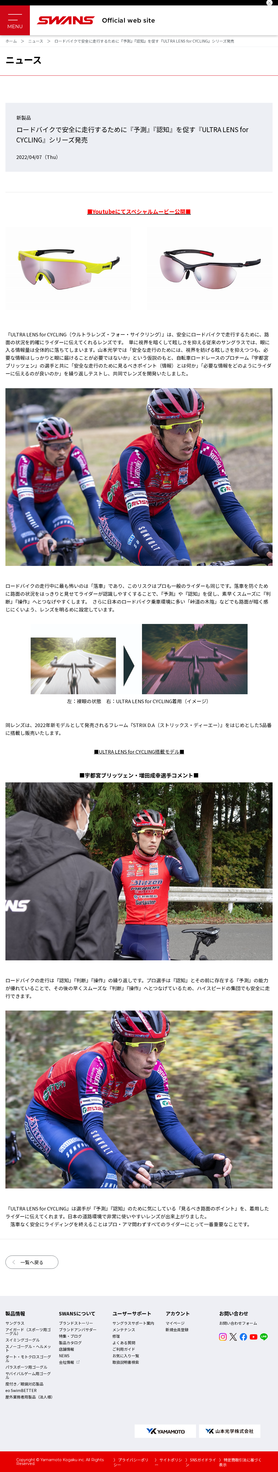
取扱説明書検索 (125, 1362)
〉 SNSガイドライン (200, 1462)
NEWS (64, 1355)
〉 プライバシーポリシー (131, 1462)
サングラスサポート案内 (133, 1323)
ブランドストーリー (76, 1323)
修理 (116, 1336)
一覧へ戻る (31, 1262)
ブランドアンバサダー (78, 1329)
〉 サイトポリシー (168, 1462)
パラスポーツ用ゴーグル (26, 1367)
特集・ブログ (70, 1336)
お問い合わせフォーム (238, 1323)
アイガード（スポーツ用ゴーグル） (28, 1331)
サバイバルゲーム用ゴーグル (28, 1375)
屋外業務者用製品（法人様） (30, 1397)
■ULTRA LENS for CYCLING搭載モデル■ (139, 751)
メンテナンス (123, 1329)
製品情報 (15, 1313)
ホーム (11, 41)
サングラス (14, 1323)
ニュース (35, 41)
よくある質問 (123, 1342)
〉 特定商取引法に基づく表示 (240, 1462)
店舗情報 (66, 1349)
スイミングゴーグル (22, 1340)
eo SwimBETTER (21, 1390)
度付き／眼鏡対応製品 (24, 1384)
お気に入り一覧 (125, 1355)
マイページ (175, 1323)
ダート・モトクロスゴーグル (28, 1358)
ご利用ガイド (123, 1349)
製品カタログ (70, 1342)
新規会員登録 (177, 1329)
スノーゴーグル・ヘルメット (28, 1348)
